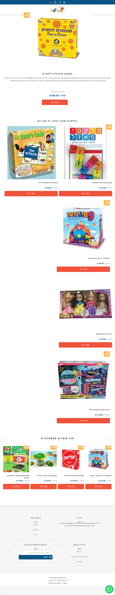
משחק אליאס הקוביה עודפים (102, 475)
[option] (98, 467)
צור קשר (79, 551)
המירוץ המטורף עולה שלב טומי (99, 410)
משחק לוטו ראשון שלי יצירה (48, 183)
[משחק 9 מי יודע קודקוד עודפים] (83, 228)
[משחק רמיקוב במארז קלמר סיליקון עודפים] (16, 459)
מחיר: (62, 95)
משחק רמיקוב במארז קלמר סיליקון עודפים (17, 476)
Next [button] (5, 439)
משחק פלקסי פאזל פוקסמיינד (101, 183)
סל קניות (35, 530)
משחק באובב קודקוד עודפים (74, 475)
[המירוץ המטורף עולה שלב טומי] (83, 379)
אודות (36, 535)
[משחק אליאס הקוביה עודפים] (98, 459)
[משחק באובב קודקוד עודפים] (71, 459)
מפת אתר (79, 562)
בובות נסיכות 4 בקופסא (104, 334)
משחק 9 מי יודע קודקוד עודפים (99, 258)
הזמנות (35, 524)
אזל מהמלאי (31, 152)
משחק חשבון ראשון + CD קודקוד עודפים (45, 476)
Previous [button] (109, 439)
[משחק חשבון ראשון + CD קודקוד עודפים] (43, 459)
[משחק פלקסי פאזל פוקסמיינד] (85, 152)
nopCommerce (61, 578)
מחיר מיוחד (27, 15)
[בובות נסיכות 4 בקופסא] (85, 304)
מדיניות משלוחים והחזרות (79, 556)
